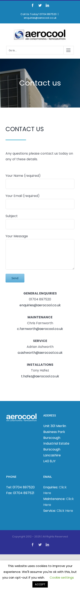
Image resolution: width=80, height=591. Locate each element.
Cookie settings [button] (62, 577)
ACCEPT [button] (40, 584)
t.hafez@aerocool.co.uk (40, 376)
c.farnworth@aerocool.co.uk (40, 328)
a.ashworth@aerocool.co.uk (40, 352)
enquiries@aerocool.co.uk (40, 18)
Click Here (65, 510)
